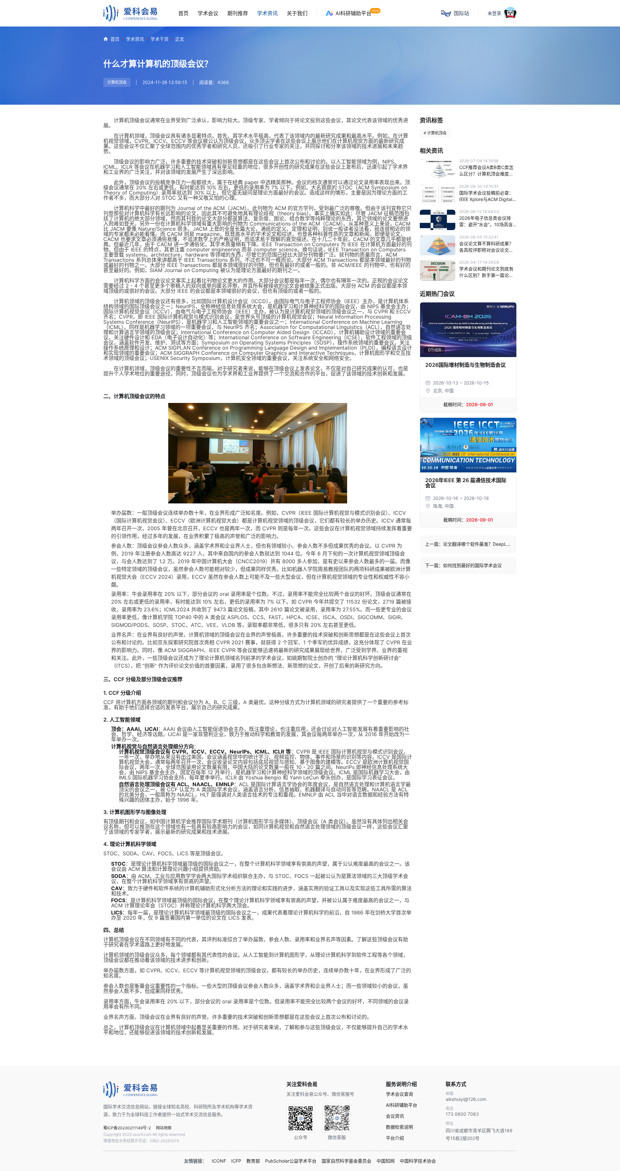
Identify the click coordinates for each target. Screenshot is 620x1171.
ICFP (236, 1161)
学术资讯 (267, 13)
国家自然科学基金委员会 (346, 1161)
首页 (183, 13)
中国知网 (386, 1161)
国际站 (461, 13)
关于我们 (297, 13)
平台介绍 (395, 1138)
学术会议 (208, 13)
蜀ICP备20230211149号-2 (127, 1127)
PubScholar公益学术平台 (290, 1161)
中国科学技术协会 (418, 1161)
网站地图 (163, 1127)
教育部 (253, 1161)
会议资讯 (395, 1116)
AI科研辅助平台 (353, 13)
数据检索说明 (399, 1127)
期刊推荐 (237, 13)
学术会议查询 (399, 1094)
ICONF (219, 1161)
